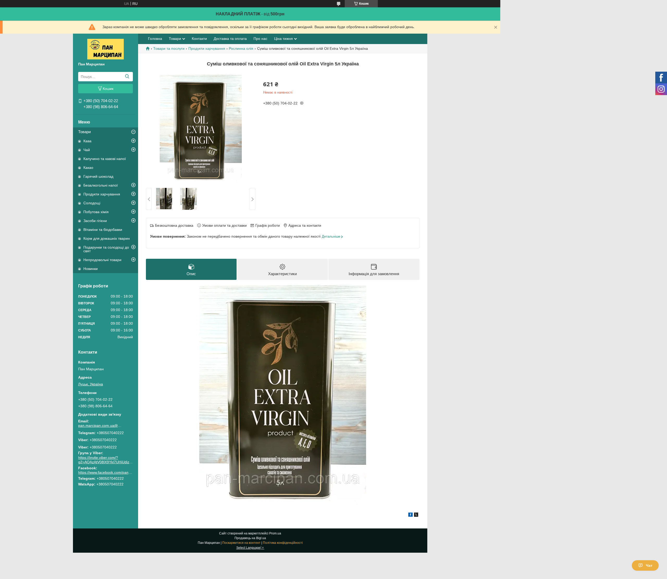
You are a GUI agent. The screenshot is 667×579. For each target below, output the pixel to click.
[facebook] (410, 515)
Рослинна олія (241, 48)
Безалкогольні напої (100, 185)
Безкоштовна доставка (174, 225)
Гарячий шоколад (98, 176)
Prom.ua (275, 533)
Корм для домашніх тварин (106, 238)
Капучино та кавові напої (104, 159)
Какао (88, 167)
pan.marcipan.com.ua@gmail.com (100, 425)
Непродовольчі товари (102, 260)
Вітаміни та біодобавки (102, 229)
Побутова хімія (96, 212)
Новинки (90, 269)
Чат (649, 565)
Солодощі (91, 203)
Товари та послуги (168, 48)
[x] (416, 515)
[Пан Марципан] (105, 49)
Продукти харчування (101, 194)
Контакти (199, 38)
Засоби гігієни (95, 221)
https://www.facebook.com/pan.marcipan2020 (115, 472)
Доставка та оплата (230, 38)
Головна (155, 38)
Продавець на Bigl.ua (250, 538)
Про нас (260, 38)
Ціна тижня (283, 38)
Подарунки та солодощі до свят (106, 249)
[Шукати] (127, 76)
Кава (87, 141)
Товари (84, 132)
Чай (86, 150)
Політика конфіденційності (283, 543)
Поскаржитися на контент (241, 543)
